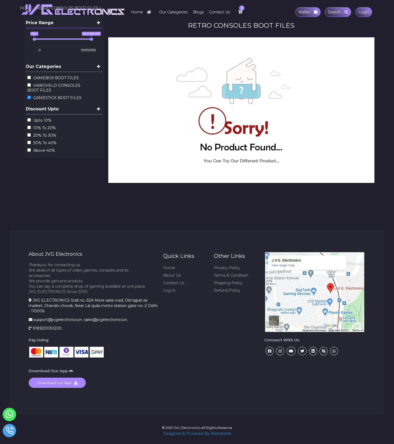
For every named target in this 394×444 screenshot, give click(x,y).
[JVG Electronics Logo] (73, 17)
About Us (172, 275)
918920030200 (47, 328)
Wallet (304, 12)
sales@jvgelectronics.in (105, 319)
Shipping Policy (228, 282)
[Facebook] (269, 351)
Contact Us (219, 12)
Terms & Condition (231, 275)
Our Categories (173, 12)
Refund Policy (227, 290)
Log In (169, 290)
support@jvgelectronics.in (58, 319)
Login (363, 12)
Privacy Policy (227, 267)
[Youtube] (290, 351)
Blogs (198, 12)
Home (137, 12)
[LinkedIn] (312, 351)
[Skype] (323, 351)
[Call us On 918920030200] (9, 432)
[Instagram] (279, 351)
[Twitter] (302, 351)
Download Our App (55, 383)
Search (335, 12)
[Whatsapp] (333, 351)
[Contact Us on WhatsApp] (9, 416)
